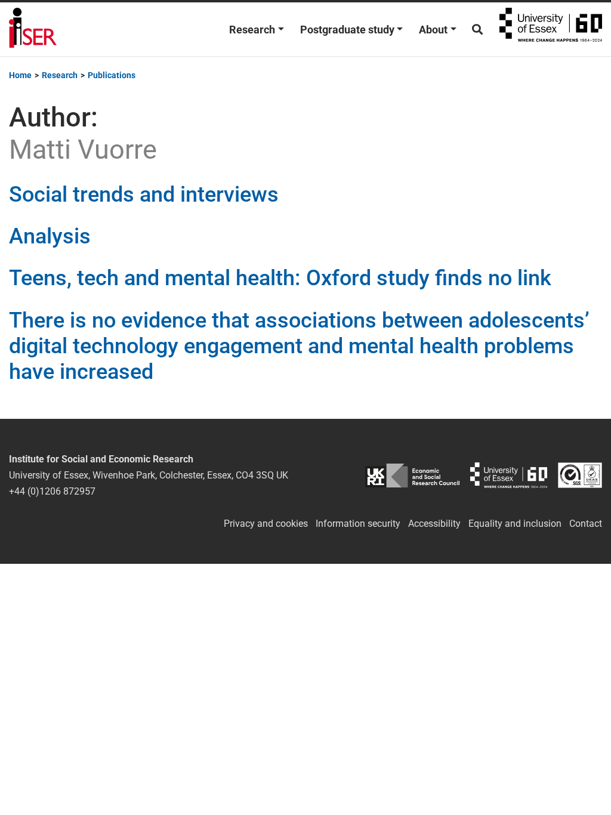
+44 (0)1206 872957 (52, 491)
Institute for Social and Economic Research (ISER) (33, 29)
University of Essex (550, 29)
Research (252, 29)
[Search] (477, 29)
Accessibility (434, 523)
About (433, 29)
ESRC (412, 475)
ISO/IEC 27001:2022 (580, 475)
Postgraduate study (347, 29)
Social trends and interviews (144, 194)
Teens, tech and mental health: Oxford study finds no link (280, 278)
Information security (358, 523)
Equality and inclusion (514, 523)
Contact (585, 523)
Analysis (50, 236)
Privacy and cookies (266, 523)
